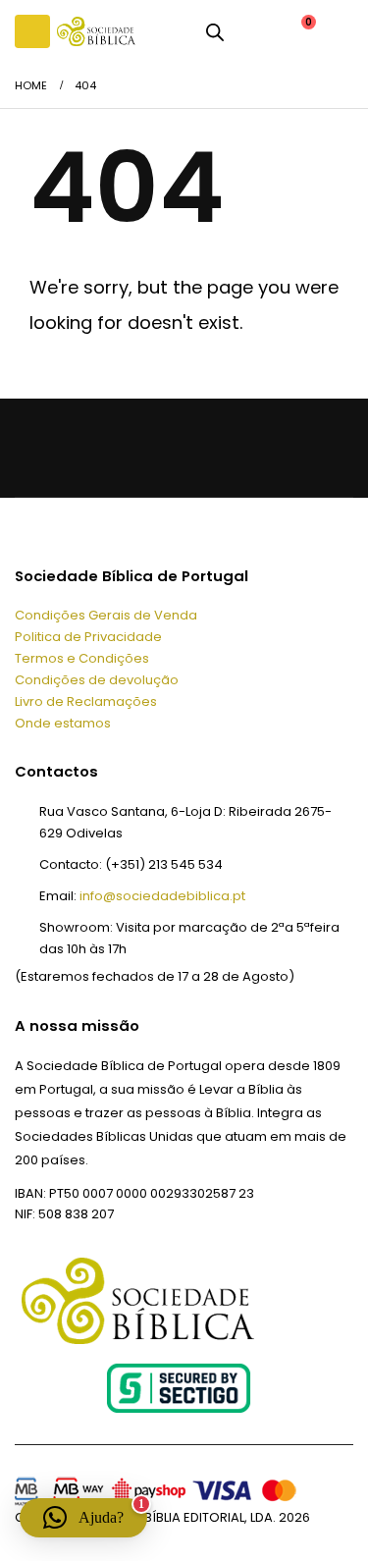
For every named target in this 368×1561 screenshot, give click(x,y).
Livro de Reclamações (86, 701)
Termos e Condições (82, 658)
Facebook (35, 447)
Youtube (121, 447)
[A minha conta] (252, 31)
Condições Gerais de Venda (106, 615)
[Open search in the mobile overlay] (215, 31)
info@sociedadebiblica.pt (162, 896)
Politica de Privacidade (88, 636)
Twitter (78, 447)
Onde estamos (63, 723)
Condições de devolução (97, 680)
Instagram (164, 447)
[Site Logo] (96, 31)
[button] (32, 31)
